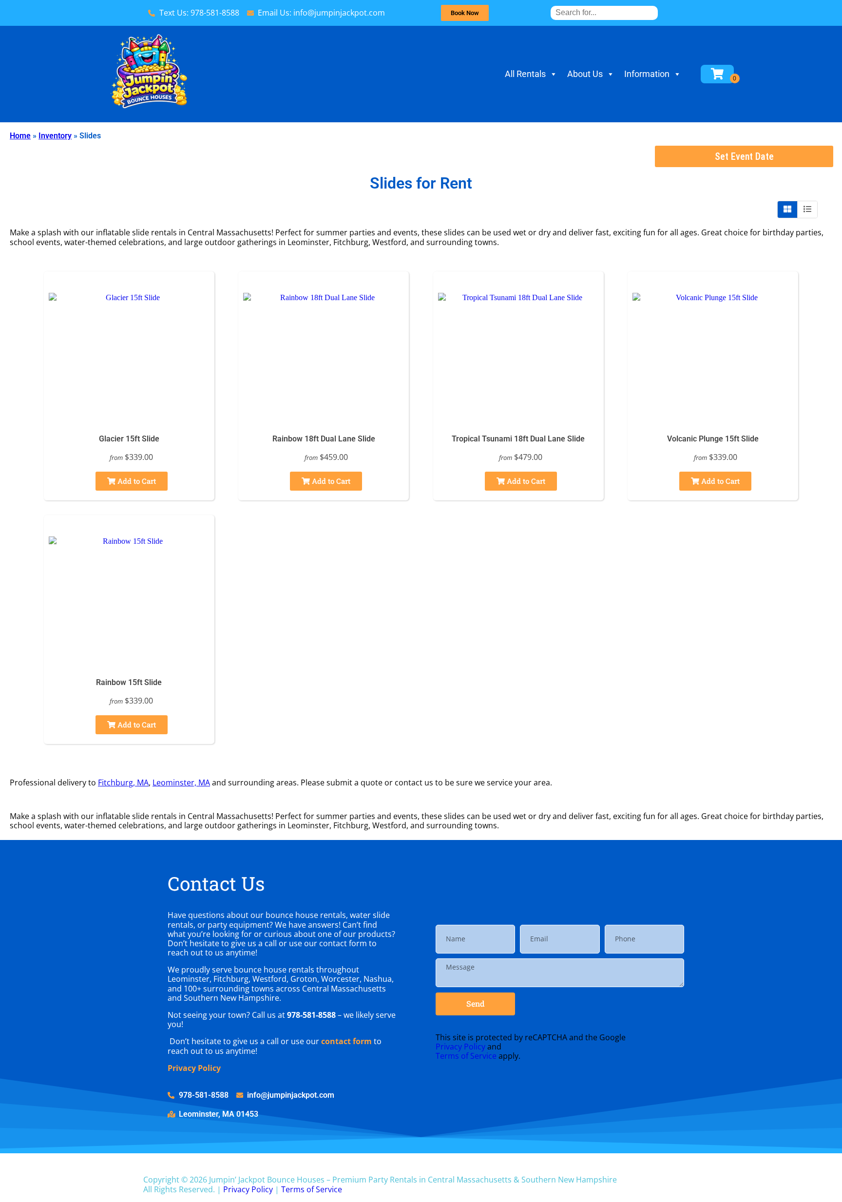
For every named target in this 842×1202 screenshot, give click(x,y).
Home (20, 135)
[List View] (807, 209)
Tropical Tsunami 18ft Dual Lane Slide (518, 438)
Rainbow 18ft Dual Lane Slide (323, 438)
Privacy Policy (194, 1068)
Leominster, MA (181, 782)
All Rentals (525, 74)
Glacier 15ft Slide (129, 438)
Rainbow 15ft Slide (129, 682)
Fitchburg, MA (123, 782)
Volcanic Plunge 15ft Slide (713, 438)
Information (647, 74)
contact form (346, 1041)
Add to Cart (135, 481)
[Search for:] (604, 12)
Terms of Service (466, 1055)
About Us (585, 74)
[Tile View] (788, 209)
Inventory (55, 135)
